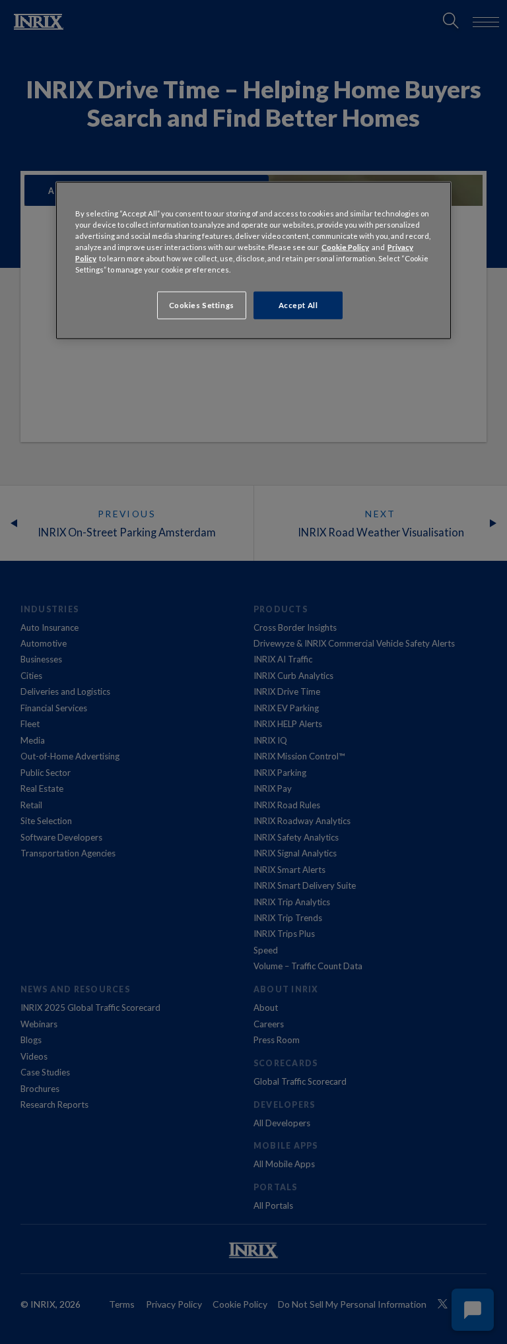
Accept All (298, 305)
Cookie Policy (345, 246)
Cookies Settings (201, 305)
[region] (253, 260)
